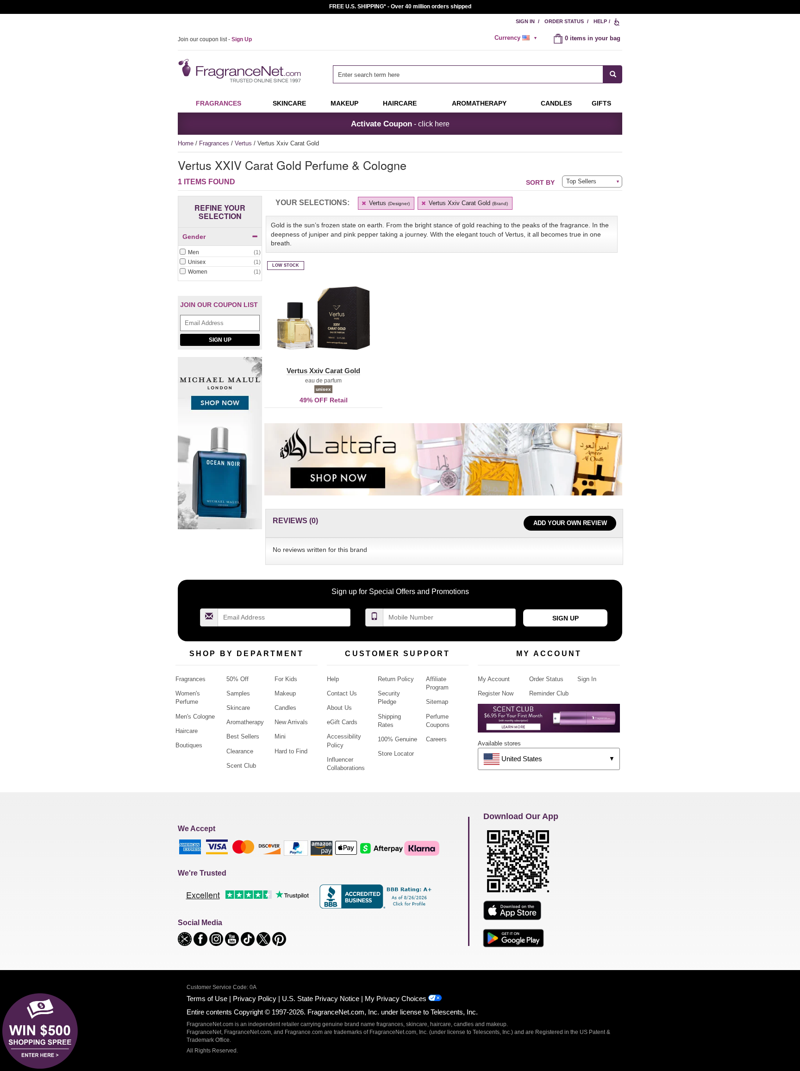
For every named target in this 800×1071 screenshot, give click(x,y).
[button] (323, 324)
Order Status (564, 21)
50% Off (237, 679)
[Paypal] (296, 848)
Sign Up (220, 340)
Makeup (344, 103)
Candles (285, 707)
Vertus (244, 143)
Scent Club (241, 765)
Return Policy (396, 679)
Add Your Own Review (570, 523)
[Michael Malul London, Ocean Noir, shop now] (220, 448)
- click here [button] (400, 123)
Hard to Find (291, 751)
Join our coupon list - (215, 39)
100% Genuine (397, 739)
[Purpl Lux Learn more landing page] (549, 721)
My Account (494, 679)
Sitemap (437, 701)
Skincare (289, 103)
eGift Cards (342, 722)
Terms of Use (207, 998)
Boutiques (188, 745)
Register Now (495, 693)
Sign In (525, 21)
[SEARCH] (612, 74)
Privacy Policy (254, 998)
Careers (436, 739)
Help (600, 21)
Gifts (601, 103)
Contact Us (342, 693)
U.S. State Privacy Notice (320, 998)
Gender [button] (194, 236)
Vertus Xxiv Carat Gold (467, 203)
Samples (238, 693)
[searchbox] (468, 74)
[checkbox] (220, 253)
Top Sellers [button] (581, 181)
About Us (339, 707)
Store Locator (396, 753)
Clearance (239, 751)
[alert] (517, 38)
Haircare (400, 103)
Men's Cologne (195, 716)
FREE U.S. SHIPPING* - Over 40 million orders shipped (400, 6)
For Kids (286, 679)
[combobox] (477, 74)
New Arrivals (291, 722)
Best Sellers (242, 736)
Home (186, 143)
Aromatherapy (245, 722)
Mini (280, 736)
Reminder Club (549, 693)
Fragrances (218, 103)
